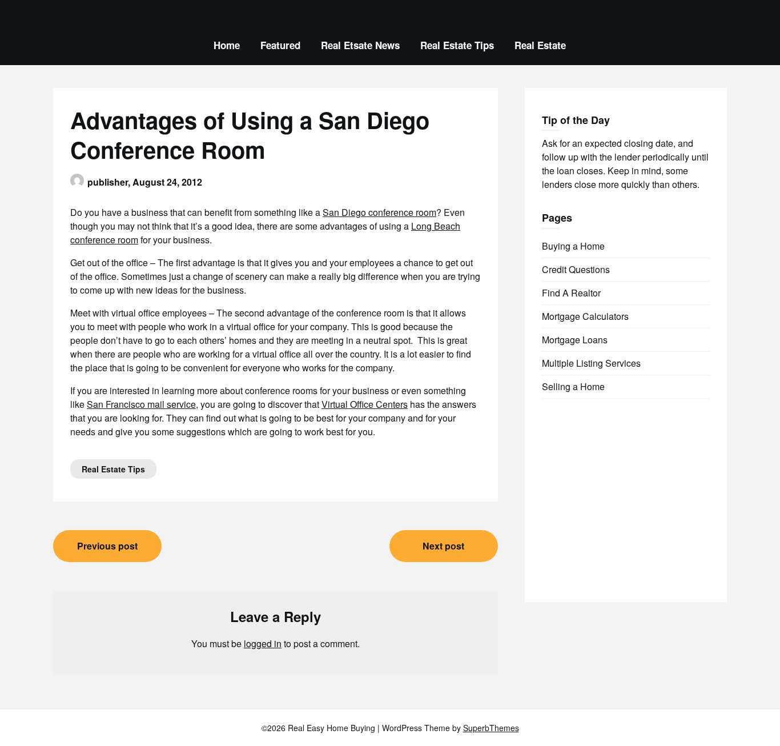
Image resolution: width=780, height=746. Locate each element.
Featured (280, 45)
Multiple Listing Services (591, 363)
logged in (263, 643)
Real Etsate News (360, 45)
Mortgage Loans (575, 339)
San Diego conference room (379, 212)
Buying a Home (573, 245)
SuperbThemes (491, 727)
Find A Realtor (571, 292)
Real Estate (540, 45)
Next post (443, 545)
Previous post (107, 545)
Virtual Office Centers (364, 404)
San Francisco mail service (141, 404)
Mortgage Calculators (585, 316)
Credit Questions (576, 269)
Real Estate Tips (457, 45)
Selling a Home (573, 386)
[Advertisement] (627, 490)
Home (227, 45)
